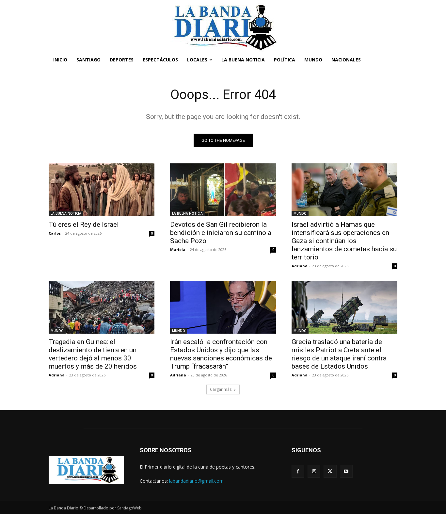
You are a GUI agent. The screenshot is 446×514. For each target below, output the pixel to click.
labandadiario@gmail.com (196, 481)
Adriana (300, 265)
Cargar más (220, 389)
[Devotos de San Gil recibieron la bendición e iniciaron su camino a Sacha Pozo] (223, 189)
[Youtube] (346, 471)
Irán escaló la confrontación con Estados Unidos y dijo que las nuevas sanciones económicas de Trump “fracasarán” (221, 354)
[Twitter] (330, 471)
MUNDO (300, 213)
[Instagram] (314, 471)
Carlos (55, 233)
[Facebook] (298, 471)
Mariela (177, 249)
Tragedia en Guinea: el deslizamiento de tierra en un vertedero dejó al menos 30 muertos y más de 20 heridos (93, 354)
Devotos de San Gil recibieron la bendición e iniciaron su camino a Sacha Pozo (220, 233)
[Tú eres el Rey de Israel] (101, 189)
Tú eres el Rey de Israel (84, 224)
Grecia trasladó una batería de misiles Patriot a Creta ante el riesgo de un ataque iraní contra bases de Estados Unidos (339, 354)
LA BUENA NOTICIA (66, 213)
